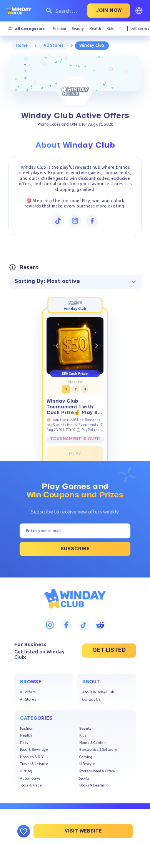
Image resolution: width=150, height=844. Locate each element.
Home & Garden (92, 742)
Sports (84, 778)
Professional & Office (97, 771)
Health (26, 735)
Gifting (26, 771)
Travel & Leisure (34, 763)
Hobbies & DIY (31, 756)
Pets (24, 742)
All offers (28, 692)
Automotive (30, 778)
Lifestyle (87, 763)
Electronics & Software (98, 749)
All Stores (140, 28)
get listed (109, 650)
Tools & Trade (31, 785)
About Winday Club (98, 692)
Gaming (85, 756)
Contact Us (91, 699)
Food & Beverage (34, 749)
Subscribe (75, 548)
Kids (83, 735)
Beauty (85, 728)
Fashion (26, 728)
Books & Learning (93, 785)
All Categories (30, 28)
